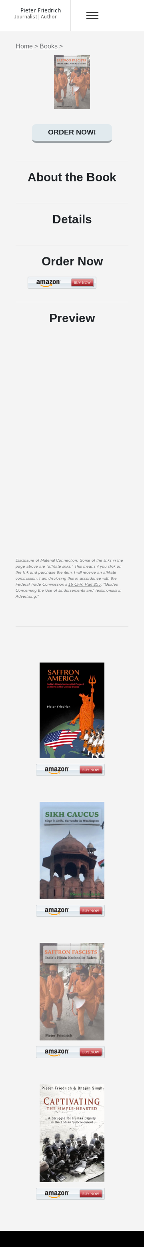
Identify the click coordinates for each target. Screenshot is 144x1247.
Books (49, 46)
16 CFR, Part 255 (84, 584)
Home (24, 46)
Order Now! (72, 132)
